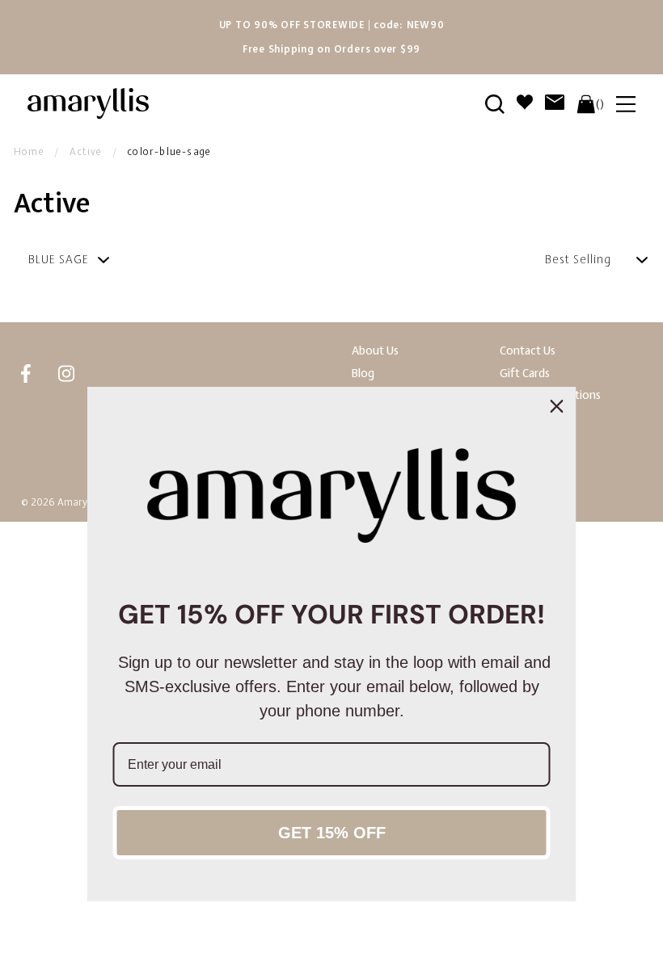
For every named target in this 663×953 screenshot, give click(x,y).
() (600, 104)
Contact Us (527, 351)
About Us (375, 351)
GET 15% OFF (332, 833)
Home (29, 151)
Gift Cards (525, 373)
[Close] (557, 406)
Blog (363, 373)
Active (86, 151)
